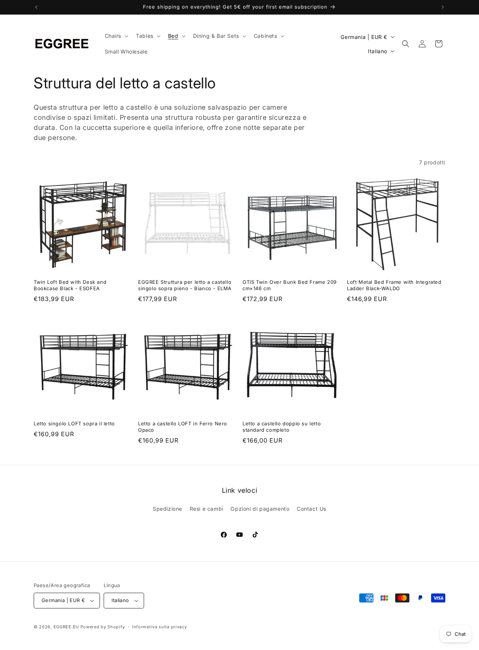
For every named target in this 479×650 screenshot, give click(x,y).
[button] (116, 36)
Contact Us (311, 508)
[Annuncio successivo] (442, 7)
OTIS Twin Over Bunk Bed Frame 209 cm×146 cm (289, 285)
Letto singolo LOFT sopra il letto (74, 423)
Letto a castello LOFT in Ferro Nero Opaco (182, 426)
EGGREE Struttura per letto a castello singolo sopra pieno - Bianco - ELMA (185, 285)
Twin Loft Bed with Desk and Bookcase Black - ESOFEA (70, 285)
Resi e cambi (206, 508)
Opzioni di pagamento (260, 508)
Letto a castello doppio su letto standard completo (281, 426)
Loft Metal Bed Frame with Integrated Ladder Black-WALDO (394, 285)
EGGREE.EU (66, 626)
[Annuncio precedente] (36, 7)
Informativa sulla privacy (159, 626)
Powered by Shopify (102, 626)
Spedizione (167, 508)
